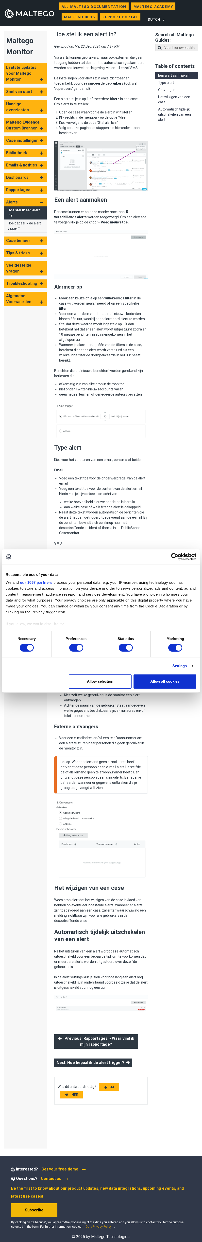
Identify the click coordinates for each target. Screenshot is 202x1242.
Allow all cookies (164, 681)
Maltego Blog (79, 17)
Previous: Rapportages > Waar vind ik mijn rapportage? (98, 1041)
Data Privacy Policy (99, 1226)
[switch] (76, 648)
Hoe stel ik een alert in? (24, 212)
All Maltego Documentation (94, 6)
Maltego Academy (153, 6)
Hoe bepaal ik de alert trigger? (24, 225)
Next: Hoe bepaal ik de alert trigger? (91, 1062)
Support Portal (120, 17)
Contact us (51, 1178)
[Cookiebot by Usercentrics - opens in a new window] (174, 556)
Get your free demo (60, 1169)
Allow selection (100, 681)
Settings (179, 666)
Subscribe (34, 1210)
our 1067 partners (36, 582)
